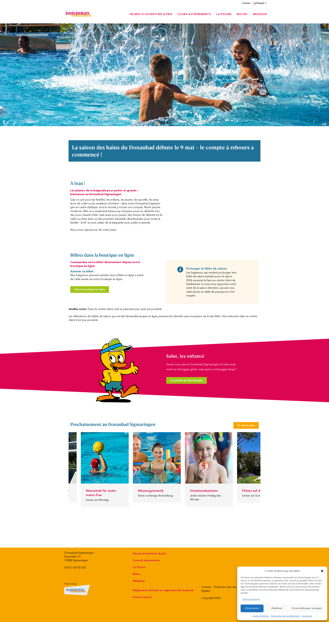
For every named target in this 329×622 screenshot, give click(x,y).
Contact (246, 3)
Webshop (139, 581)
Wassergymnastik (133, 490)
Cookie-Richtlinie (260, 616)
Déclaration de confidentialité (285, 616)
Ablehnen (276, 608)
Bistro (136, 574)
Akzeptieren (252, 608)
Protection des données (228, 587)
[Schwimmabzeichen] (191, 458)
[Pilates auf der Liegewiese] (243, 458)
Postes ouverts (142, 597)
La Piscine (139, 567)
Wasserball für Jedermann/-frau (83, 493)
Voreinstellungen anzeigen (307, 608)
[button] (322, 571)
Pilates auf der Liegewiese (243, 490)
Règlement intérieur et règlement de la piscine (163, 590)
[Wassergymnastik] (139, 458)
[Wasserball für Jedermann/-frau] (87, 458)
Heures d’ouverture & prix (149, 553)
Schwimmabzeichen (186, 490)
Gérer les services (251, 599)
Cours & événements (146, 560)
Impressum (307, 616)
